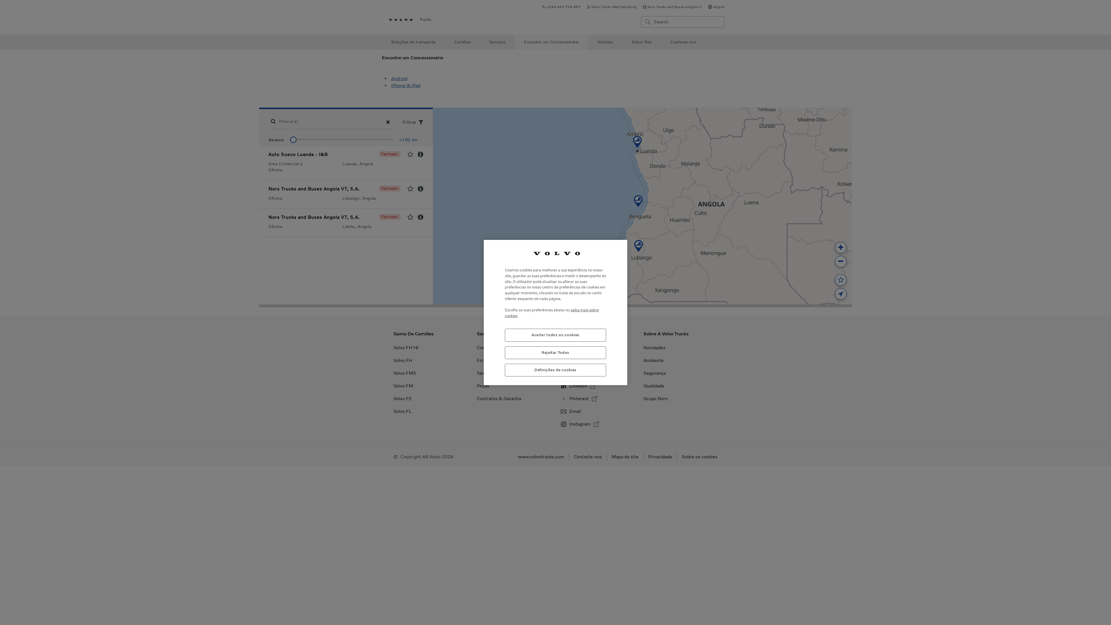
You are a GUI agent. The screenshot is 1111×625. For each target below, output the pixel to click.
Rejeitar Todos (555, 352)
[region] (555, 312)
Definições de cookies (555, 370)
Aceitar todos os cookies (555, 335)
